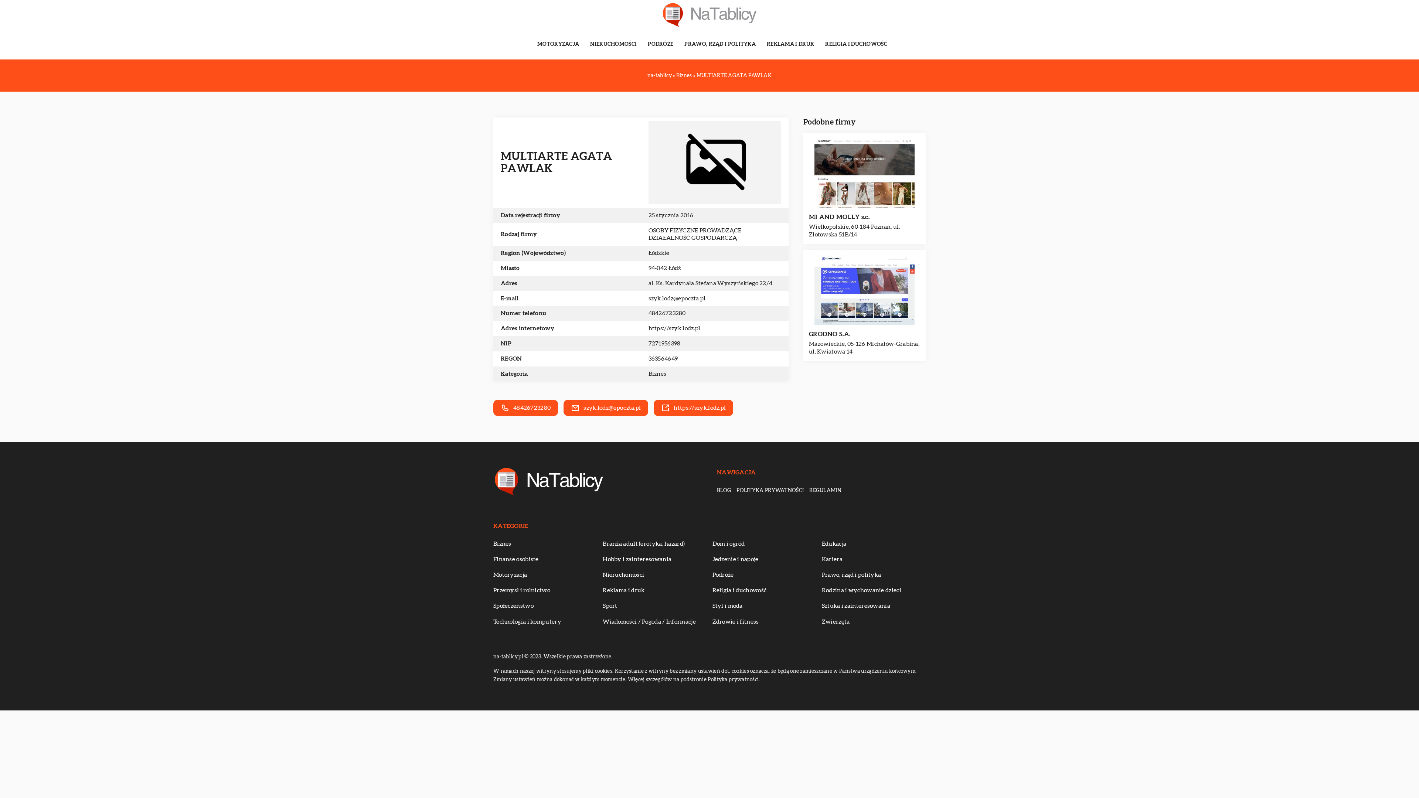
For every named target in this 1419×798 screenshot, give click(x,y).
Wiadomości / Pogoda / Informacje (649, 622)
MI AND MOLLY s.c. (839, 217)
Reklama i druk (790, 44)
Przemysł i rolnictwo (521, 590)
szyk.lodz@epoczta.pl (677, 298)
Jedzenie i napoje (735, 559)
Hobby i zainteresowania (637, 559)
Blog (724, 490)
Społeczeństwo (513, 606)
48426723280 (667, 313)
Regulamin (825, 490)
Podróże (660, 44)
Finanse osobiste (516, 559)
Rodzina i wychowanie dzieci (861, 590)
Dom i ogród (728, 544)
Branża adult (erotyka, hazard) (644, 544)
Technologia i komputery (527, 622)
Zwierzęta (836, 622)
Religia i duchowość (856, 44)
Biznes (658, 374)
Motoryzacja (558, 44)
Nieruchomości (613, 44)
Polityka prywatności (770, 490)
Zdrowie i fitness (735, 622)
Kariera (832, 559)
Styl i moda (727, 606)
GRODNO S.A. (829, 334)
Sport (610, 606)
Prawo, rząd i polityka (720, 44)
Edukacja (834, 544)
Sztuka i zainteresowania (856, 606)
